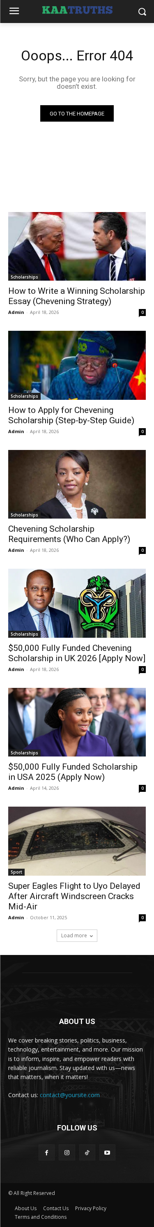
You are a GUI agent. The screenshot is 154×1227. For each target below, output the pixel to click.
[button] (142, 11)
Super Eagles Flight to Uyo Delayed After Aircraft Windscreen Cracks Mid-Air (74, 896)
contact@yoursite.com (70, 1095)
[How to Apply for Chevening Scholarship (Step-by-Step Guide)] (77, 365)
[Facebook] (47, 1152)
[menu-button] (14, 12)
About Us (26, 1208)
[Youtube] (107, 1152)
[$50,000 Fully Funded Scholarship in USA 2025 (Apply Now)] (77, 722)
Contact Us (56, 1208)
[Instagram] (67, 1152)
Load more (74, 935)
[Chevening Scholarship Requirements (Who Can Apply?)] (77, 484)
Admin (16, 312)
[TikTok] (87, 1152)
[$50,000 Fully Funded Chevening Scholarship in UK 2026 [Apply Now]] (77, 603)
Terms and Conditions (41, 1216)
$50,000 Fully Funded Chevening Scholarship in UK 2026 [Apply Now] (76, 653)
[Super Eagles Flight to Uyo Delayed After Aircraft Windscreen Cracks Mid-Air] (77, 841)
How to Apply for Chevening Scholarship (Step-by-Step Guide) (71, 415)
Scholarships (24, 277)
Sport (16, 872)
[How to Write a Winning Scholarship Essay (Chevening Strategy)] (77, 246)
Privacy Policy (90, 1208)
